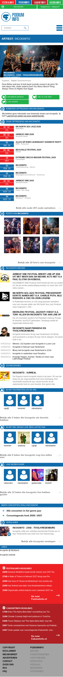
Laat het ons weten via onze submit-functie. (25, 116)
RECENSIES (36, 668)
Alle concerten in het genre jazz (21, 510)
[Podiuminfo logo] (13, 17)
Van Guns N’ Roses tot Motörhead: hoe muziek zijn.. (27, 581)
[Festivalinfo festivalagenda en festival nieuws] (8, 2)
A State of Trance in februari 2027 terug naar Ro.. (26, 576)
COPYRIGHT (9, 647)
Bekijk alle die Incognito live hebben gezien (25, 493)
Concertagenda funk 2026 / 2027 (22, 515)
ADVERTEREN (10, 658)
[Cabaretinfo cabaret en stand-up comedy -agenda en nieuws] (39, 2)
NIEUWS (34, 651)
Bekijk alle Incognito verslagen (38, 541)
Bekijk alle (36, 262)
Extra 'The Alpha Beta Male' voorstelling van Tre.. (26, 612)
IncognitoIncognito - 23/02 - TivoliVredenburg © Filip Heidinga (23, 75)
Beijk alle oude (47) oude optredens (35, 208)
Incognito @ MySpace (9, 550)
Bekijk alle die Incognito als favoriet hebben (24, 418)
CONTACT (7, 661)
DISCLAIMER (9, 651)
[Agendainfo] (55, 2)
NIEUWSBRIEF (10, 654)
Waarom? (56, 7)
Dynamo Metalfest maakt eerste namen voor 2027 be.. (28, 572)
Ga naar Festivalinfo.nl (39, 597)
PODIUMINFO (37, 647)
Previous (4, 61)
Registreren (45, 7)
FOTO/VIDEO (36, 671)
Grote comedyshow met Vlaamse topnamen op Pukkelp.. (30, 625)
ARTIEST (7, 38)
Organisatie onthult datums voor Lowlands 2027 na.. (28, 590)
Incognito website (7, 555)
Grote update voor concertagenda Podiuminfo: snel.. (28, 630)
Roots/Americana (24, 81)
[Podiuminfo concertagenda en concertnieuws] (23, 2)
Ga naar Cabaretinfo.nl (39, 637)
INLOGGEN (18, 7)
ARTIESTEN (36, 661)
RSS (5, 668)
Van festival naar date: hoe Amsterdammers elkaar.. (27, 586)
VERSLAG (35, 664)
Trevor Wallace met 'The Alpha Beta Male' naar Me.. (27, 621)
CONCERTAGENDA (39, 654)
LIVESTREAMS (37, 658)
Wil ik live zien (45, 97)
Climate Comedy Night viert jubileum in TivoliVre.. (26, 616)
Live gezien (12, 102)
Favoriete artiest (15, 97)
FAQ (5, 671)
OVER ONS (8, 664)
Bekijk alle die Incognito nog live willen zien (26, 456)
